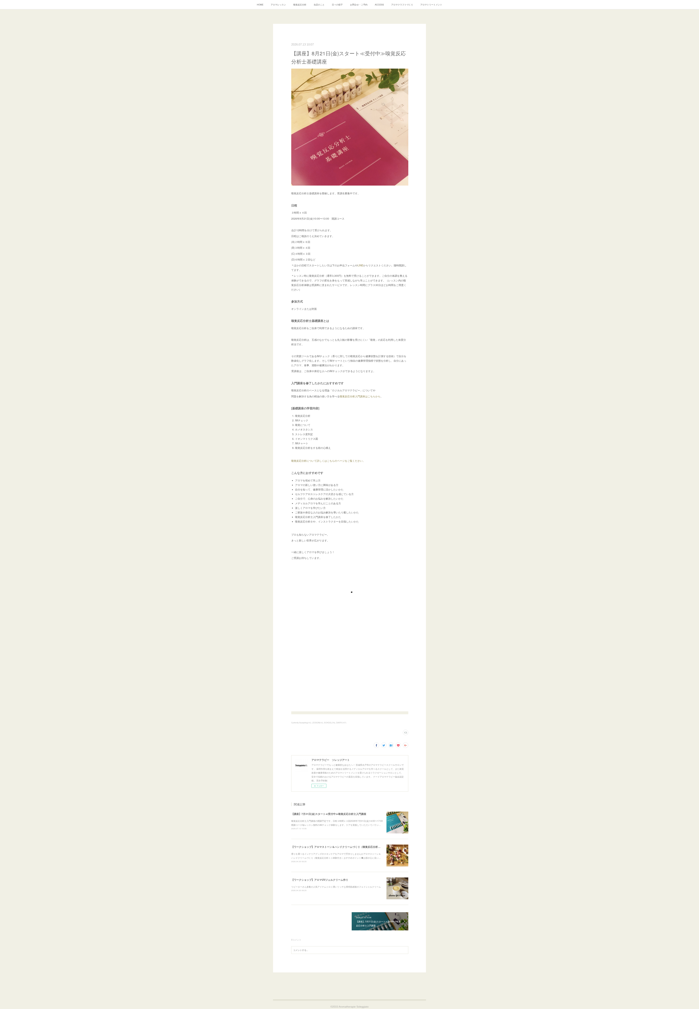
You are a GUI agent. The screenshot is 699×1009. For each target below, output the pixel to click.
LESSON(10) (317, 722)
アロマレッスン (278, 4)
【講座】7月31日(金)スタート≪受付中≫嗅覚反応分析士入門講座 (328, 814)
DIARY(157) (341, 722)
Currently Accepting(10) (301, 722)
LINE (360, 265)
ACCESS (379, 4)
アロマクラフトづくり (402, 4)
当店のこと (319, 4)
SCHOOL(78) (329, 722)
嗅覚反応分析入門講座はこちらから (360, 396)
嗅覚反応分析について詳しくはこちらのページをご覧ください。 (328, 460)
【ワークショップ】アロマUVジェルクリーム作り (319, 879)
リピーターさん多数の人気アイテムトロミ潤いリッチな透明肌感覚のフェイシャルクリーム (336, 886)
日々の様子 (337, 4)
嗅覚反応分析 (299, 4)
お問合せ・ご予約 (359, 4)
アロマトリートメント (431, 4)
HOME (260, 4)
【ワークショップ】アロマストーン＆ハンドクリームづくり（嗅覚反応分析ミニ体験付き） (343, 847)
